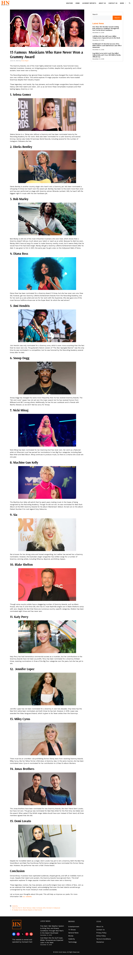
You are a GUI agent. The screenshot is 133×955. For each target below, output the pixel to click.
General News (73, 933)
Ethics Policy (101, 936)
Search (95, 14)
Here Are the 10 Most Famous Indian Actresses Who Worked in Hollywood (36, 908)
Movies (70, 936)
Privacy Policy (101, 933)
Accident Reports (89, 3)
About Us (102, 3)
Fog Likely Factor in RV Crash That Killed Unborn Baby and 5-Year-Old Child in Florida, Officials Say (106, 55)
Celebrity (15, 906)
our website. (27, 896)
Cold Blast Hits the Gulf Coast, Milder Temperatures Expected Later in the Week (106, 37)
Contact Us (112, 3)
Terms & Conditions (103, 939)
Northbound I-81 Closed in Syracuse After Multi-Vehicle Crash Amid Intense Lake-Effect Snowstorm (107, 45)
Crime (77, 3)
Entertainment (73, 926)
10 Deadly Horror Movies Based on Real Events (27, 910)
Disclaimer (100, 942)
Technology (72, 942)
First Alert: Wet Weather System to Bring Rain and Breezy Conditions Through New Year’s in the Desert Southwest (105, 28)
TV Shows (72, 930)
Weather (69, 3)
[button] (130, 3)
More (122, 3)
